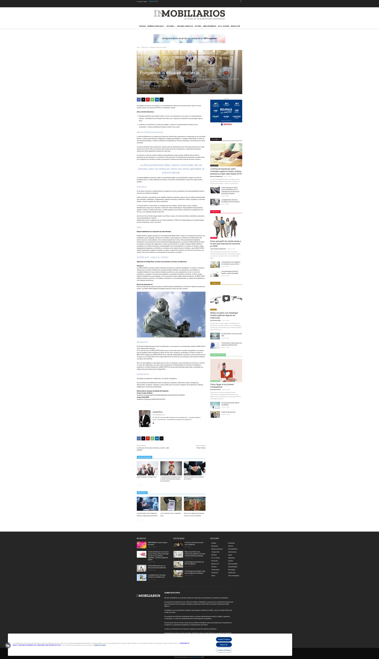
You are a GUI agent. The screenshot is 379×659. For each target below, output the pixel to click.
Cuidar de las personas (228, 412)
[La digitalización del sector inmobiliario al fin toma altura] (215, 202)
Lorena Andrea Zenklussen (218, 249)
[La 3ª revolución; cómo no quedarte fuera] (171, 504)
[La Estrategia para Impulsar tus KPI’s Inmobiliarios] (178, 564)
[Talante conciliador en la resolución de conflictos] (194, 468)
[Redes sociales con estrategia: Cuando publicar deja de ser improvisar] (226, 298)
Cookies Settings (223, 650)
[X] (143, 100)
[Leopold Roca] (145, 418)
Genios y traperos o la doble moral (146, 477)
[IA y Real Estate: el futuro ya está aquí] (215, 336)
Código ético (144, 47)
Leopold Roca (146, 86)
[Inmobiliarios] (189, 15)
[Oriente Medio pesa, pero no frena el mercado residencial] (141, 568)
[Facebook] (139, 100)
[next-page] (141, 485)
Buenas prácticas (218, 355)
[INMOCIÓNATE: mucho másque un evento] (141, 545)
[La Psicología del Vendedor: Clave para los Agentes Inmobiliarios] (178, 573)
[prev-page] (138, 485)
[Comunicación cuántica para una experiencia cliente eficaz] (215, 345)
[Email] (161, 100)
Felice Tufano (201, 448)
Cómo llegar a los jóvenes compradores (222, 385)
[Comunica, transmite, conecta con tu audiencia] (178, 545)
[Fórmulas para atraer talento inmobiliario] (215, 405)
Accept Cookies (224, 639)
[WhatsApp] (152, 100)
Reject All (223, 644)
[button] (241, 1)
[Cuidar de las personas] (215, 414)
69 (156, 86)
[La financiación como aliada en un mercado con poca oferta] (215, 264)
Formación (215, 283)
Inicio (138, 47)
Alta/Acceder (153, 1)
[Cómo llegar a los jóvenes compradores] (226, 370)
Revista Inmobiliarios (216, 176)
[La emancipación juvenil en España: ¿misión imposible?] (215, 273)
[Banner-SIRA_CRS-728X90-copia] (189, 38)
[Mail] (153, 422)
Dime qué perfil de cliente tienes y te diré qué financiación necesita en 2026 (225, 243)
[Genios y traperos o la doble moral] (147, 468)
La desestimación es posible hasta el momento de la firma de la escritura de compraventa (171, 479)
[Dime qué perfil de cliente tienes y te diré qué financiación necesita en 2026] (226, 227)
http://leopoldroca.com (159, 414)
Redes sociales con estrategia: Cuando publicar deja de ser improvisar (224, 315)
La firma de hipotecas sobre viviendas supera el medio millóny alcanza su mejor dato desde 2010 (226, 171)
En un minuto (216, 139)
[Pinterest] (148, 100)
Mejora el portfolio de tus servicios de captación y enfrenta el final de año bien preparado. (195, 553)
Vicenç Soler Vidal (215, 320)
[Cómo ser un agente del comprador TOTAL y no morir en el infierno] (194, 504)
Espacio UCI (215, 211)
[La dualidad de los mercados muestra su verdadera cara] (141, 577)
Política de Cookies (100, 645)
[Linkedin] (157, 100)
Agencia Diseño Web (195, 657)
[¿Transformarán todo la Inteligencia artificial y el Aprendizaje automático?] (147, 504)
